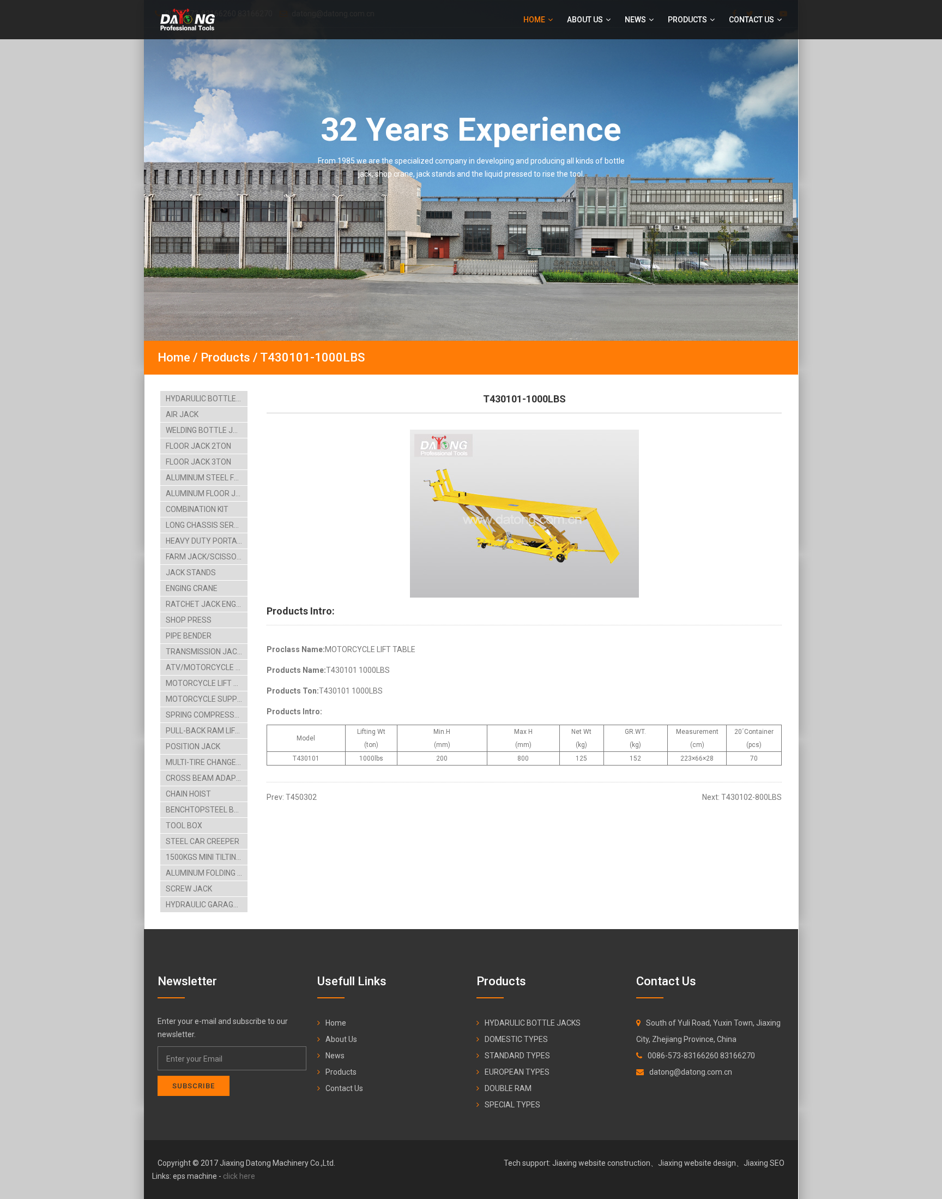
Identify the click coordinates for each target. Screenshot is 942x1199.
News (636, 19)
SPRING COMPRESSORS (206, 714)
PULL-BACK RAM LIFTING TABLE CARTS (206, 730)
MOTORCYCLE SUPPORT (206, 699)
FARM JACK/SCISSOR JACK (206, 556)
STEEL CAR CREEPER (202, 841)
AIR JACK (182, 414)
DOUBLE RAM (508, 1088)
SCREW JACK (189, 888)
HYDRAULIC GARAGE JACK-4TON (206, 904)
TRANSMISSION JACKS (206, 651)
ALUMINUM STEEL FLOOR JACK (206, 477)
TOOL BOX (184, 825)
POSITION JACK (193, 746)
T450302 (301, 797)
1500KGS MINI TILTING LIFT (206, 857)
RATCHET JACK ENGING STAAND (206, 604)
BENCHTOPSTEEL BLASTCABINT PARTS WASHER (206, 809)
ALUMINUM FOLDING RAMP (206, 873)
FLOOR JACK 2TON (198, 446)
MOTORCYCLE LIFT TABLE (206, 683)
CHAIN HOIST (188, 794)
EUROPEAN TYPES (517, 1072)
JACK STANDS (191, 572)
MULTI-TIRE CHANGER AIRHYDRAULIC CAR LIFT (206, 762)
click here (239, 1176)
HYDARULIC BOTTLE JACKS (206, 398)
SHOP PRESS (189, 620)
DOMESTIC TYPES (516, 1039)
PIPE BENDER (189, 635)
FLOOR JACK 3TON (198, 461)
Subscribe (193, 1086)
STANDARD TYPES (517, 1055)
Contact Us (752, 19)
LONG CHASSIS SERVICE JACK (206, 525)
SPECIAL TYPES (512, 1104)
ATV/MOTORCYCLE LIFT (206, 667)
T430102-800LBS (751, 797)
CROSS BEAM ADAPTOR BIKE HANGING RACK (206, 778)
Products (688, 19)
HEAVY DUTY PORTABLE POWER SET (206, 541)
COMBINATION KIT (197, 509)
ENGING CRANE (192, 588)
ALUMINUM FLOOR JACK (206, 493)
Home (535, 19)
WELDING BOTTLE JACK (206, 430)
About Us (586, 19)
